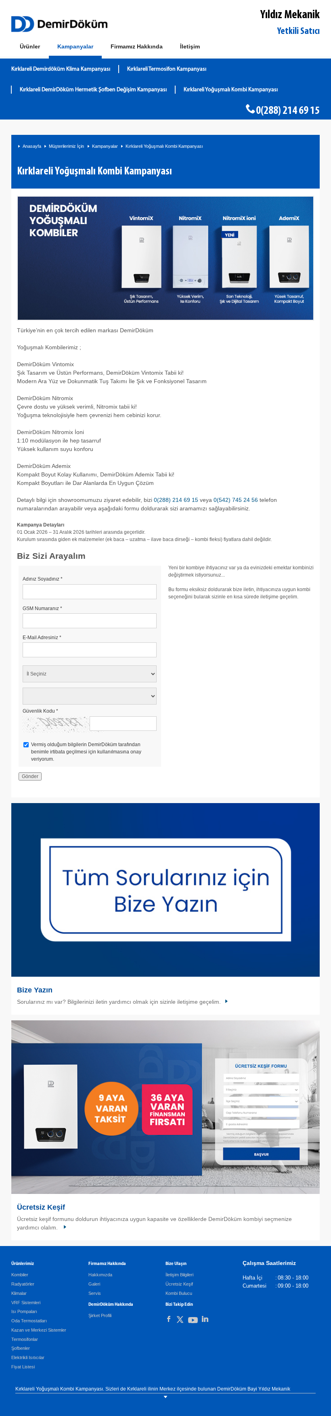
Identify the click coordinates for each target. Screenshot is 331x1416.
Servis (94, 1293)
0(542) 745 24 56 (237, 500)
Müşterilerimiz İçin (66, 146)
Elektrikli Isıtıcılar (27, 1357)
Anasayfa (32, 146)
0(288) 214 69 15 (288, 111)
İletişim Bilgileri (179, 1274)
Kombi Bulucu (179, 1293)
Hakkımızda (100, 1274)
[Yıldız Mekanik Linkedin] (205, 1319)
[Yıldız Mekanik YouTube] (193, 1321)
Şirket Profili (99, 1315)
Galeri (94, 1284)
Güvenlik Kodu (40, 711)
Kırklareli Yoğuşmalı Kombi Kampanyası (231, 90)
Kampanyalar (105, 146)
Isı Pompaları (24, 1311)
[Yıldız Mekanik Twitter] (180, 1320)
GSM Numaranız (42, 608)
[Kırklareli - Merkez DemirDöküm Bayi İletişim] (165, 890)
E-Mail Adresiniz (42, 637)
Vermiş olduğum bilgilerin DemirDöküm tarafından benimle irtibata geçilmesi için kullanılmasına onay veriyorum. (86, 752)
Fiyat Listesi (23, 1366)
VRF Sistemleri (25, 1302)
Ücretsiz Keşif (41, 1207)
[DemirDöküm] (59, 24)
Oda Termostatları (29, 1320)
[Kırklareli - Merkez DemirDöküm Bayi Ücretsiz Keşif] (165, 1107)
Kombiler (19, 1274)
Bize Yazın (34, 990)
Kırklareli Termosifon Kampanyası (166, 69)
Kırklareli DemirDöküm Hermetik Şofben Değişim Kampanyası (93, 90)
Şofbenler (20, 1348)
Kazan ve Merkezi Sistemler (38, 1330)
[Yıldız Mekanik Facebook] (169, 1319)
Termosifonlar (24, 1339)
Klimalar (19, 1293)
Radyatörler (22, 1284)
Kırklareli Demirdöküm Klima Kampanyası (60, 69)
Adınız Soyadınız (43, 579)
